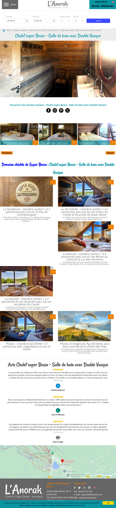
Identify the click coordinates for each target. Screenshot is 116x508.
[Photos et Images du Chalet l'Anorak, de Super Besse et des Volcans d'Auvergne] (24, 491)
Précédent (6, 153)
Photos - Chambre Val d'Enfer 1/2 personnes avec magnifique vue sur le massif (26, 346)
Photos (9, 30)
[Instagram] (90, 487)
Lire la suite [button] (58, 380)
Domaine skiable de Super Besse (24, 164)
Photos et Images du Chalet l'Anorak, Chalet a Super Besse (35, 30)
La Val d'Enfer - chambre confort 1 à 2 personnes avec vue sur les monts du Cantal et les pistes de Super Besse (84, 211)
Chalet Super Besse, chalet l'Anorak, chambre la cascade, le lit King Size (16, 144)
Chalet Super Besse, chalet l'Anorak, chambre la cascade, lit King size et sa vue (54, 145)
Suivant (110, 153)
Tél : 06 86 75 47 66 (83, 491)
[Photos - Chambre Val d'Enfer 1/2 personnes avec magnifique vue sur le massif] (53, 316)
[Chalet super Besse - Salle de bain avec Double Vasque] (58, 4)
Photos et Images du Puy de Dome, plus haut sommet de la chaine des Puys (84, 345)
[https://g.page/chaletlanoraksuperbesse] (85, 487)
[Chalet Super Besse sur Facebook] (76, 487)
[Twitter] (80, 487)
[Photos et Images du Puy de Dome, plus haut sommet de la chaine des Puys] (111, 316)
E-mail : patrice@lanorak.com (88, 494)
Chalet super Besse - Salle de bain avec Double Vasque (80, 30)
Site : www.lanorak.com (85, 497)
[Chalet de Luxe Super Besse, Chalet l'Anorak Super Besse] (4, 30)
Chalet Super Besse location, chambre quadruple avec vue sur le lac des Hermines (93, 145)
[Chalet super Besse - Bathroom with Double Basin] (113, 2)
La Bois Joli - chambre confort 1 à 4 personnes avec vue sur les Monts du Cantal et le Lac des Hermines (84, 256)
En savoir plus (80, 505)
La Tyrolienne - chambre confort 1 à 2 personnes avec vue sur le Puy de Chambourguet (26, 211)
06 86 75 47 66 (101, 2)
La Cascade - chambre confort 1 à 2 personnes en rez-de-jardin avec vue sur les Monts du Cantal (26, 301)
